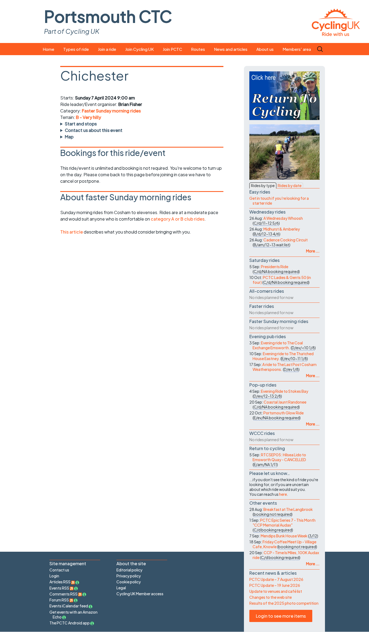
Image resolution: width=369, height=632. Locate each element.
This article (72, 232)
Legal (121, 587)
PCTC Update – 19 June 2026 (274, 585)
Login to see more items (281, 616)
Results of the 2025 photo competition (283, 603)
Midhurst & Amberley (281, 229)
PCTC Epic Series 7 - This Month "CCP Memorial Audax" (284, 522)
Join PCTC (172, 49)
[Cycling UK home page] (335, 21)
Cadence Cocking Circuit (285, 239)
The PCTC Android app (69, 622)
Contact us (59, 569)
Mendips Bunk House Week (284, 535)
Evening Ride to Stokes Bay (284, 391)
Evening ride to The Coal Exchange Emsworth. (278, 345)
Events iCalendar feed (68, 605)
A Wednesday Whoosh (283, 218)
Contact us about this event (93, 130)
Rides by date (289, 185)
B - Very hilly (88, 117)
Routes (198, 49)
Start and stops (81, 124)
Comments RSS (63, 593)
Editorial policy (129, 569)
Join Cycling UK (139, 49)
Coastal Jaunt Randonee (285, 402)
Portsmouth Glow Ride (283, 412)
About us (265, 49)
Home (48, 49)
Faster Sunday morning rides (111, 111)
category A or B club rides (177, 219)
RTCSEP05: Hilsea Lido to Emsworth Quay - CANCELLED (279, 457)
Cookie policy (128, 581)
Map (69, 136)
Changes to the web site (270, 597)
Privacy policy (128, 575)
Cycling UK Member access (139, 593)
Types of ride (76, 49)
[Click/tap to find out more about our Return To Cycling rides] (284, 95)
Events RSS (59, 588)
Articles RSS (60, 581)
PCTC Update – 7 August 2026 (276, 579)
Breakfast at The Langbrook (288, 509)
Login (54, 575)
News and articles (230, 49)
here (283, 494)
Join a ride (107, 49)
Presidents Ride (274, 266)
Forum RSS (59, 599)
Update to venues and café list (275, 591)
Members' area (297, 49)
